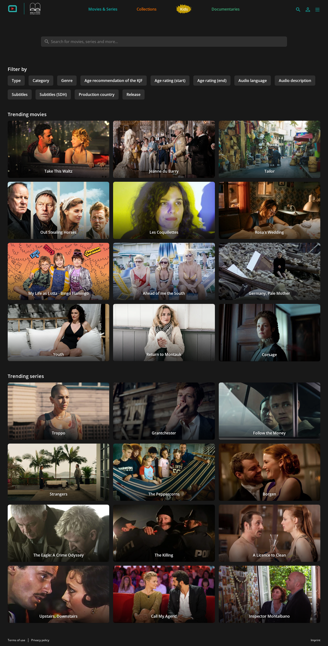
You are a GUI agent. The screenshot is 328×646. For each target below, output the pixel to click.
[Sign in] (308, 9)
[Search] (298, 9)
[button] (317, 9)
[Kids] (184, 8)
